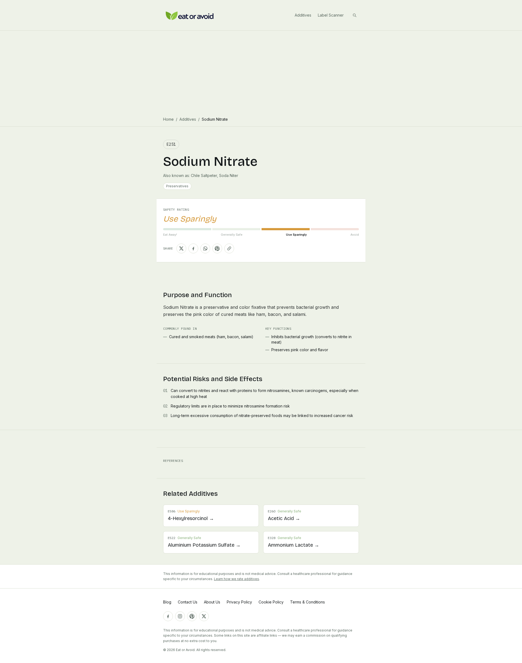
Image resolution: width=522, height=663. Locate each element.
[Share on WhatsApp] (205, 248)
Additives (303, 15)
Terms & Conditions (307, 602)
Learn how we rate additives (236, 579)
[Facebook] (168, 616)
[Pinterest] (192, 616)
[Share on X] (181, 248)
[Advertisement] (261, 71)
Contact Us (187, 602)
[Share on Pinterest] (217, 248)
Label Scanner (331, 15)
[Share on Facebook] (193, 248)
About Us (212, 602)
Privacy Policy (239, 602)
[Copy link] (229, 248)
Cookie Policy (271, 602)
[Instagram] (180, 616)
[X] (204, 616)
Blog (167, 602)
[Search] (354, 15)
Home (168, 119)
